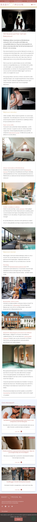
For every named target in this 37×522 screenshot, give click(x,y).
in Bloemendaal (16, 305)
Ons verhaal (4, 511)
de (26, 169)
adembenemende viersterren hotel (18, 266)
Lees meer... (17, 431)
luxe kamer (22, 209)
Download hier (6, 393)
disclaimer (24, 516)
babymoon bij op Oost (14, 132)
